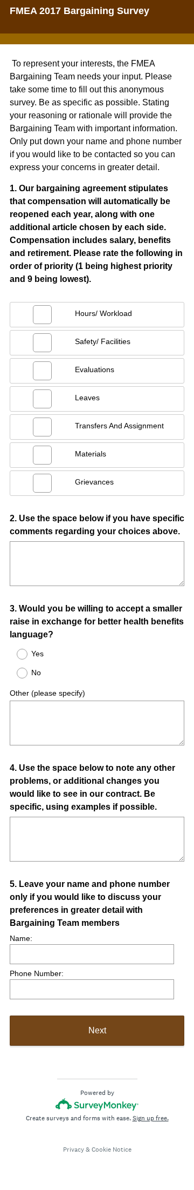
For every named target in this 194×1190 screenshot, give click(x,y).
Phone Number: (37, 973)
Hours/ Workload (103, 313)
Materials (90, 453)
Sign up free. (151, 1118)
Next (97, 1030)
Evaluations (94, 369)
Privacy (73, 1149)
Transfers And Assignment (119, 425)
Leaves (87, 397)
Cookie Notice (111, 1149)
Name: (21, 938)
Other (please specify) (47, 693)
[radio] (15, 654)
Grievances (94, 482)
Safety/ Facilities (102, 341)
